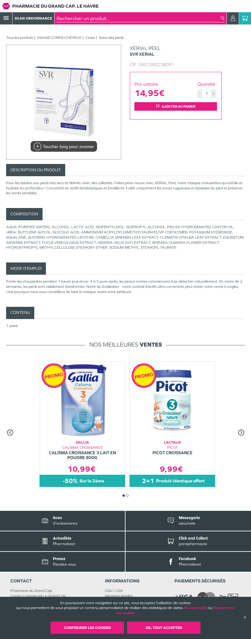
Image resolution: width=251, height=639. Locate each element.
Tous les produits (19, 37)
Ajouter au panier (178, 106)
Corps (90, 37)
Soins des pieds (111, 37)
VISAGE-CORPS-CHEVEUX (59, 37)
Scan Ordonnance (33, 18)
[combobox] (139, 18)
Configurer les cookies (87, 628)
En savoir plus (195, 608)
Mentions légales (119, 596)
